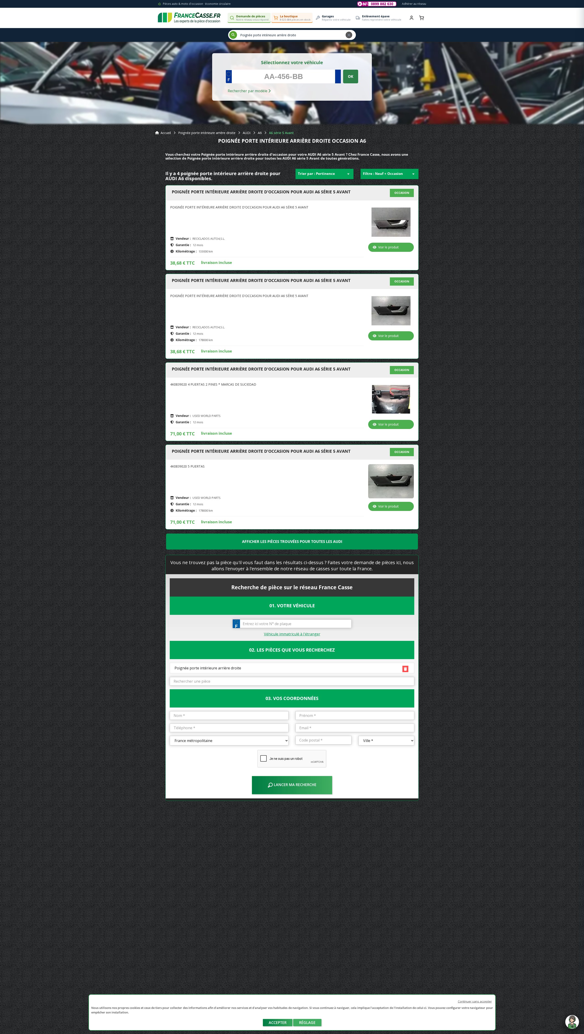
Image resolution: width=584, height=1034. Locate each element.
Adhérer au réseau (414, 4)
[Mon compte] (411, 17)
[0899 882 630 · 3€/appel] (376, 3)
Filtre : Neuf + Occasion (389, 174)
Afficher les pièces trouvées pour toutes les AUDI (292, 541)
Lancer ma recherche (294, 784)
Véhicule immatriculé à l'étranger (292, 634)
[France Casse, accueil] (189, 18)
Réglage (307, 1022)
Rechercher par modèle (248, 90)
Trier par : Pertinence (324, 174)
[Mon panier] (421, 17)
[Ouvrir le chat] (572, 1024)
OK (350, 76)
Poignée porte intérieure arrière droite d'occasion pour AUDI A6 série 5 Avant (261, 192)
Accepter (278, 1022)
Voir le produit (388, 247)
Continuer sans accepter (475, 1001)
